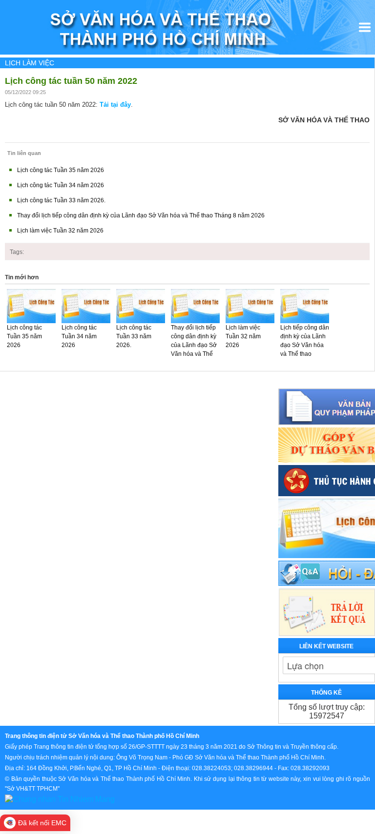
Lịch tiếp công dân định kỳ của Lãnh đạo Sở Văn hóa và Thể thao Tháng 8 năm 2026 (304, 349)
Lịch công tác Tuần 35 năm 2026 (60, 170)
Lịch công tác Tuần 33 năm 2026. (61, 200)
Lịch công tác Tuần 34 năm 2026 (60, 185)
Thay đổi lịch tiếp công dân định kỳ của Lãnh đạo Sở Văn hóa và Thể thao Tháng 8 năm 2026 (141, 215)
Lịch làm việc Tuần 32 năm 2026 (60, 230)
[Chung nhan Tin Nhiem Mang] (60, 799)
